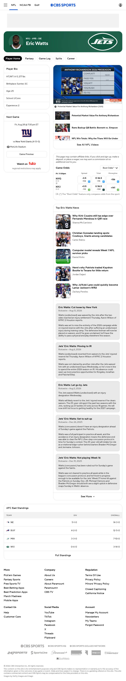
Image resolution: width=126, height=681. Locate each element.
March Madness (12, 599)
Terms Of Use (93, 578)
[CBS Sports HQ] (57, 649)
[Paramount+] (59, 655)
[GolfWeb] (63, 662)
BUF (13, 534)
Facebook (49, 628)
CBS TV (48, 595)
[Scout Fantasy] (111, 656)
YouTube (49, 616)
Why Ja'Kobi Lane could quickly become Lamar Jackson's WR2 (95, 290)
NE (12, 526)
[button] (5, 5)
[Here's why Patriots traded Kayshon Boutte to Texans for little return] (63, 277)
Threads (48, 637)
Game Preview (26, 154)
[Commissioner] (79, 655)
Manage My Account (96, 616)
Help (6, 616)
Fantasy (29, 58)
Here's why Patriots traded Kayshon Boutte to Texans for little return (92, 273)
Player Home (13, 58)
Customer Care (12, 620)
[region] (87, 84)
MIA (13, 542)
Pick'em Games (12, 578)
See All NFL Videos (87, 144)
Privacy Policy (92, 583)
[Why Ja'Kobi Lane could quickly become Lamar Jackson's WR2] (63, 294)
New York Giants (24, 141)
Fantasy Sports (12, 583)
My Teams (90, 624)
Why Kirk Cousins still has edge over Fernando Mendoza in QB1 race (92, 221)
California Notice (94, 597)
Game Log (44, 58)
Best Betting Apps (14, 591)
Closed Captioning (95, 592)
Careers (48, 583)
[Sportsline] (39, 655)
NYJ (13, 550)
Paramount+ (51, 591)
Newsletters (92, 620)
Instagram (49, 624)
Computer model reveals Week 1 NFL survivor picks (93, 255)
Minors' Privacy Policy (97, 587)
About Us (49, 578)
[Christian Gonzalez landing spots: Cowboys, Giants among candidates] (63, 242)
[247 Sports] (17, 655)
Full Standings (63, 559)
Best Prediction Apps (15, 595)
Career (71, 58)
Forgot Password (94, 628)
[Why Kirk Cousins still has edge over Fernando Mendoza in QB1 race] (63, 225)
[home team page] (27, 133)
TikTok (47, 620)
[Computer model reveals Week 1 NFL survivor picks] (63, 260)
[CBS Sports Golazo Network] (87, 649)
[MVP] (96, 655)
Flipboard (49, 641)
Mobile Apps (11, 604)
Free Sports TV (12, 587)
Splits (59, 58)
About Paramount (54, 587)
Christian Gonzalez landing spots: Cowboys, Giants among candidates (92, 238)
